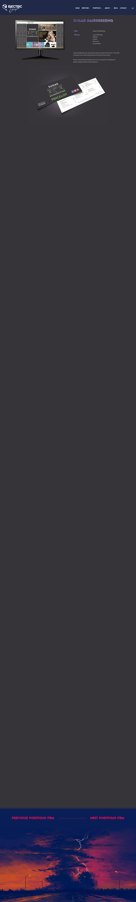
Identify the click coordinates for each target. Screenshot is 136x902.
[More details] (132, 8)
